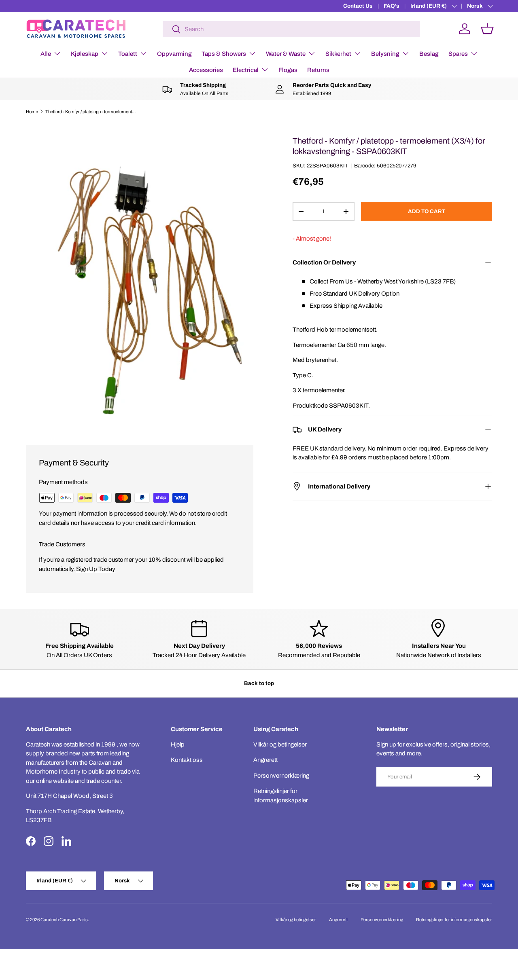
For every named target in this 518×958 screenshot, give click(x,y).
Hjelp (178, 744)
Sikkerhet (338, 54)
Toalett (127, 54)
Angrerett (265, 760)
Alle (45, 54)
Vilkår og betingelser (280, 744)
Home (32, 111)
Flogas (287, 70)
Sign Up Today (95, 569)
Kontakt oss (187, 760)
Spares (458, 54)
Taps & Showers (224, 54)
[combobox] (291, 29)
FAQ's (391, 6)
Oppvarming (174, 54)
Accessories (206, 70)
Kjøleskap (84, 54)
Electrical (246, 70)
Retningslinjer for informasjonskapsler (454, 919)
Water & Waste (286, 54)
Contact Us (358, 6)
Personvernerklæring (281, 775)
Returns (318, 70)
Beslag (429, 54)
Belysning (385, 54)
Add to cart (426, 211)
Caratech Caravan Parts (64, 919)
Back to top (259, 683)
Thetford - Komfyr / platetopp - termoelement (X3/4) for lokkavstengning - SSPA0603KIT (90, 111)
